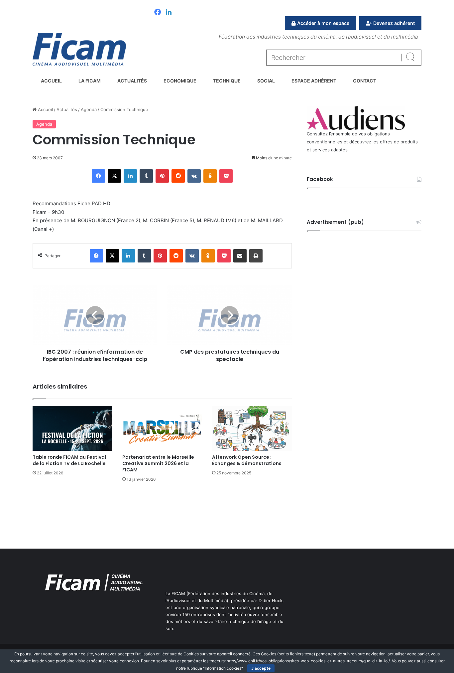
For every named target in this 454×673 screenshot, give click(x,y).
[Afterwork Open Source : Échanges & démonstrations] (252, 428)
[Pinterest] (162, 176)
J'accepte (261, 668)
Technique (227, 81)
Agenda (89, 109)
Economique (180, 81)
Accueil (51, 81)
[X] (114, 176)
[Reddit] (178, 176)
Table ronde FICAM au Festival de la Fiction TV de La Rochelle (69, 460)
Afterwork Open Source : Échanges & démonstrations (247, 460)
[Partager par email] (240, 255)
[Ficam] (79, 49)
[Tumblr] (146, 176)
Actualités (132, 81)
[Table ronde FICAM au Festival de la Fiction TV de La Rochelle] (72, 428)
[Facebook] (157, 13)
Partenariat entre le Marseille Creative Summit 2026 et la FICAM (158, 463)
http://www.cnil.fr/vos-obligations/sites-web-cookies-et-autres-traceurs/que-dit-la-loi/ (308, 660)
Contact (364, 81)
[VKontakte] (194, 176)
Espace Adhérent (313, 81)
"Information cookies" (223, 668)
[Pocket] (226, 176)
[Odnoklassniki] (210, 176)
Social (266, 81)
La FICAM (89, 81)
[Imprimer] (256, 255)
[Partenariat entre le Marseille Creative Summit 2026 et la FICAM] (162, 428)
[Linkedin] (168, 13)
